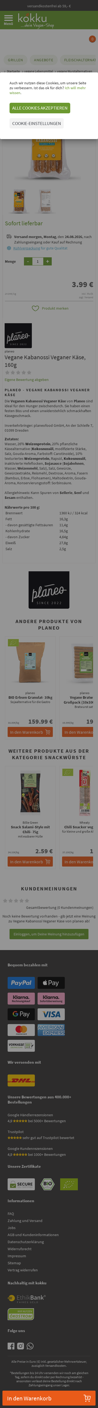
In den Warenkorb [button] (29, 1398)
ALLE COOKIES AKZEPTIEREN (40, 108)
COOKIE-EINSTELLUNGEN (36, 123)
